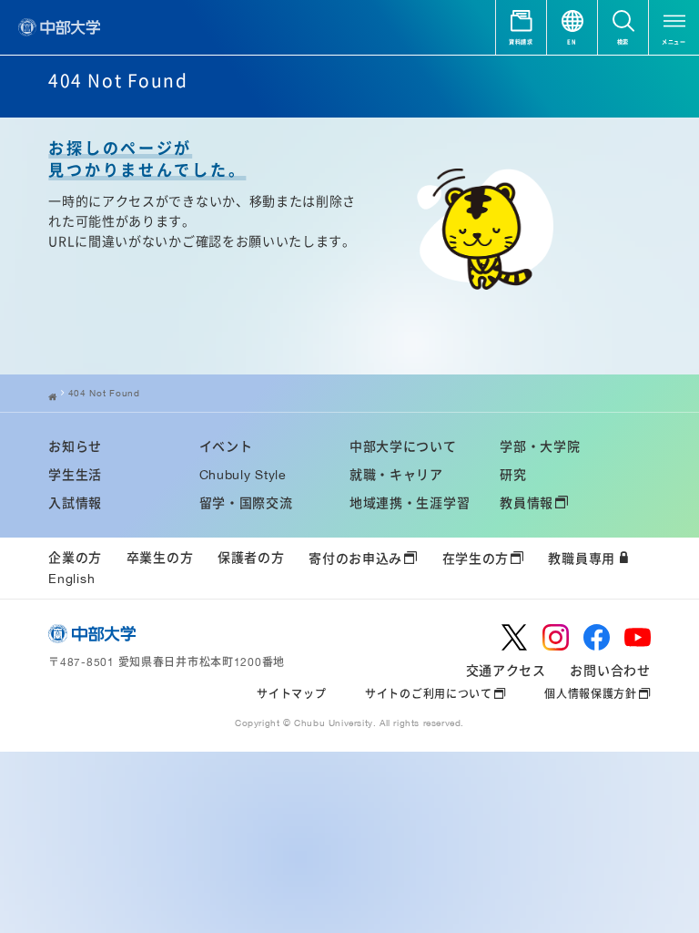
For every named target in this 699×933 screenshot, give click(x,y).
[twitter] (514, 637)
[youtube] (637, 637)
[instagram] (555, 637)
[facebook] (596, 637)
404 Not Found (104, 392)
